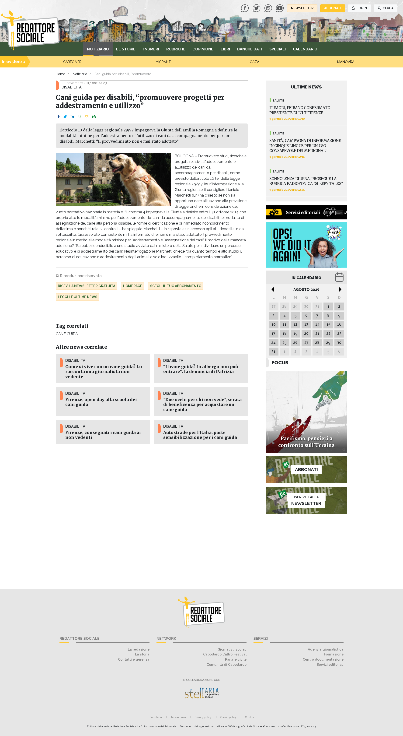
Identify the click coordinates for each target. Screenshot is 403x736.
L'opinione (202, 49)
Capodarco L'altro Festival (225, 654)
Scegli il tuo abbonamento (175, 286)
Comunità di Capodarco (227, 664)
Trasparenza (178, 717)
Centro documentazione (323, 659)
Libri (225, 49)
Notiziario (98, 49)
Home (60, 74)
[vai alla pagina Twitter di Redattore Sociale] (257, 8)
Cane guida (67, 334)
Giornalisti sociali (232, 649)
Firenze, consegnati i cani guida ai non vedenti (103, 435)
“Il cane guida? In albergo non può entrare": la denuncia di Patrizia (200, 369)
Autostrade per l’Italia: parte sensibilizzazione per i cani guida (200, 435)
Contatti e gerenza (133, 659)
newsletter (302, 8)
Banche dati (249, 49)
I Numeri (151, 49)
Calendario (305, 49)
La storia (142, 654)
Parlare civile (236, 659)
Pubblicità (155, 717)
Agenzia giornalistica (326, 649)
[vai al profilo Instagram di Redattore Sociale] (269, 8)
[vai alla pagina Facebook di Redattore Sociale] (245, 8)
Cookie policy (228, 717)
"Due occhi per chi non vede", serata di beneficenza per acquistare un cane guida (202, 404)
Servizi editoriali (330, 664)
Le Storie (125, 49)
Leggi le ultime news (77, 297)
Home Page (132, 286)
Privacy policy (203, 717)
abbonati (332, 8)
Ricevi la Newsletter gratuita (86, 286)
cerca (387, 8)
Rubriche (175, 49)
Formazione (334, 654)
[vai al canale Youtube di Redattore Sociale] (280, 8)
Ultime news (306, 86)
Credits (249, 717)
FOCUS (279, 363)
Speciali (277, 49)
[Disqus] (152, 517)
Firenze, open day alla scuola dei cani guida (101, 402)
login (361, 8)
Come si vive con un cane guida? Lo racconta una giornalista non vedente (103, 371)
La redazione (138, 649)
